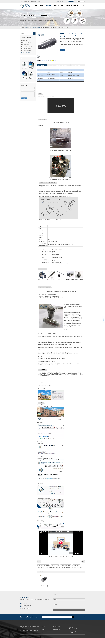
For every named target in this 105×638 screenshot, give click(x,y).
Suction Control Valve (26, 40)
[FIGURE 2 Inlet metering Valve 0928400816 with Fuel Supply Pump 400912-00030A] (60, 155)
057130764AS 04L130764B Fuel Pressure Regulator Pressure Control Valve (31, 68)
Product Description (42, 65)
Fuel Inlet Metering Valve (26, 42)
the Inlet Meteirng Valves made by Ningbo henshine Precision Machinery (61, 556)
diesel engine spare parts (77, 567)
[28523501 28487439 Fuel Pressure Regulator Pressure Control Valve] (24, 73)
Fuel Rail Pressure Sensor (26, 50)
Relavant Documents (76, 65)
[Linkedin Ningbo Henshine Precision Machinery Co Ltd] (50, 425)
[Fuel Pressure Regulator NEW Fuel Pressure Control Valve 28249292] (24, 63)
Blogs (43, 630)
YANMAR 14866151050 (66, 567)
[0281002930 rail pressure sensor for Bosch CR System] (70, 271)
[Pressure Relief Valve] (79, 271)
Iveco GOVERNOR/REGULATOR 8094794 (53, 567)
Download (43, 629)
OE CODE (58, 65)
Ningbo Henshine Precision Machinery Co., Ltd (45, 406)
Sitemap (59, 636)
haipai (65, 636)
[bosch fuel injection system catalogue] (58, 198)
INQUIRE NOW (71, 1)
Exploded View (51, 65)
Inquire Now (81, 617)
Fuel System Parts (65, 65)
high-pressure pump (41, 567)
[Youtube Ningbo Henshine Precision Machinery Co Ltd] (50, 523)
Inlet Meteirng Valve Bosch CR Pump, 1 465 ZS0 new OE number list (51, 219)
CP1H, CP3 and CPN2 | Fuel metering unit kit (48, 182)
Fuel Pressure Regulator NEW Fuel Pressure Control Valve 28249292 (24, 68)
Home (43, 625)
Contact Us (43, 632)
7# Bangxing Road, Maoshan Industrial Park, (49, 387)
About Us (43, 626)
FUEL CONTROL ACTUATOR (27, 46)
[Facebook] (57, 1)
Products (43, 628)
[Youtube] (62, 1)
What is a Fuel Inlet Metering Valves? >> (45, 333)
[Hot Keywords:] (84, 6)
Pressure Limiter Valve (26, 52)
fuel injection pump (76, 565)
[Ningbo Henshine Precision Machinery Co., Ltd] (50, 407)
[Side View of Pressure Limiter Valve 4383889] (60, 128)
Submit (24, 98)
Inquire (62, 50)
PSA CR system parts (55, 565)
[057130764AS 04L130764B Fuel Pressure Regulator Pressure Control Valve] (31, 63)
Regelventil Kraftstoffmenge (66, 565)
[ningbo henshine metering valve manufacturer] (51, 390)
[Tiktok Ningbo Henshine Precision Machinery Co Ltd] (50, 445)
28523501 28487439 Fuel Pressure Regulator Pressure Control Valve (24, 78)
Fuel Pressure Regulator (26, 48)
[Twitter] (60, 1)
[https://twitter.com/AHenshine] (50, 459)
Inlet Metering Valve (25, 44)
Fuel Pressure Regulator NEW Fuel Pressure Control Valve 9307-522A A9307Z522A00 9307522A (31, 78)
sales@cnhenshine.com (74, 630)
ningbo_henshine (40, 443)
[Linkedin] (58, 1)
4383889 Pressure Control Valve (43, 565)
